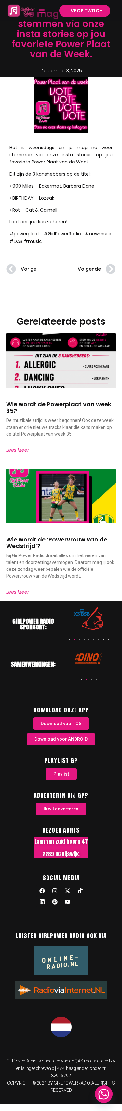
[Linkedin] (41, 901)
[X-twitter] (67, 890)
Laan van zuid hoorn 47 (61, 841)
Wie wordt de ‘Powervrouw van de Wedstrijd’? (56, 542)
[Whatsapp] (104, 1094)
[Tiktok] (80, 890)
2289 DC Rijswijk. (61, 854)
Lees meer (17, 450)
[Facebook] (41, 890)
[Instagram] (54, 890)
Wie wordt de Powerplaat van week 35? (58, 407)
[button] (42, 11)
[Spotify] (54, 901)
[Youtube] (67, 901)
